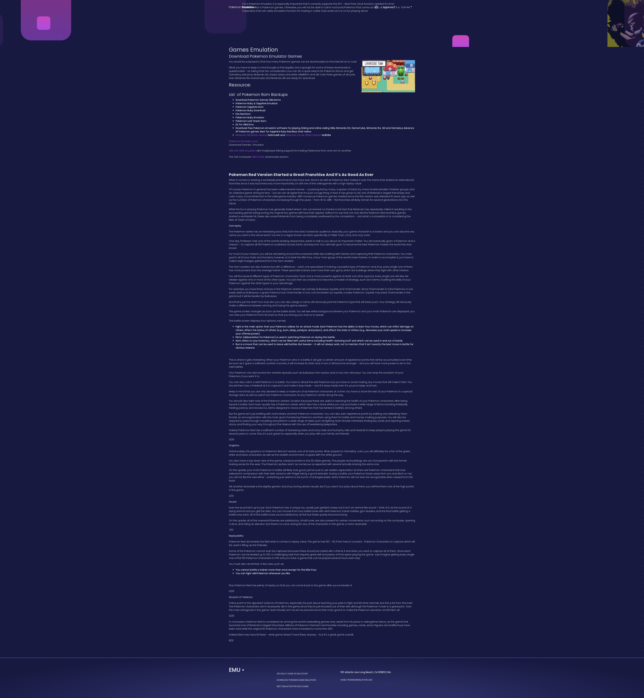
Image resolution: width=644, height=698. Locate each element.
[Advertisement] (322, 23)
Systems (388, 7)
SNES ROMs (258, 157)
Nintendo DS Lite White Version (303, 135)
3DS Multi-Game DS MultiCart (292, 673)
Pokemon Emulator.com (243, 141)
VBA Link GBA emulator (242, 150)
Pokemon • (242, 7)
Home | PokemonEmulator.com (356, 679)
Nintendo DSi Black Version (251, 135)
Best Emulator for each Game (292, 686)
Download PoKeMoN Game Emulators (296, 680)
